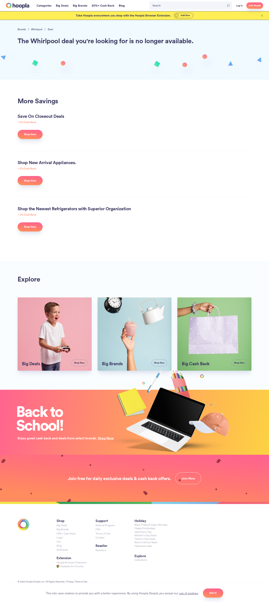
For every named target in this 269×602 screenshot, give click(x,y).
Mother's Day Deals (145, 535)
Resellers (101, 550)
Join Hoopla (255, 5)
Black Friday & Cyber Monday (150, 524)
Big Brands (63, 529)
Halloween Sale (143, 546)
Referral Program (105, 525)
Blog (59, 545)
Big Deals (62, 525)
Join (59, 541)
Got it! (213, 593)
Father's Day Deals (144, 538)
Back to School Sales (146, 542)
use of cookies (188, 593)
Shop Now (106, 438)
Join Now (188, 478)
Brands (22, 29)
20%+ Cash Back (66, 533)
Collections (140, 560)
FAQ (98, 529)
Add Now (185, 15)
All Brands (62, 550)
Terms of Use (103, 533)
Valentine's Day (143, 532)
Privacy (70, 581)
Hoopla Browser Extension (72, 562)
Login (60, 537)
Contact (100, 537)
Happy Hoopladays (144, 528)
